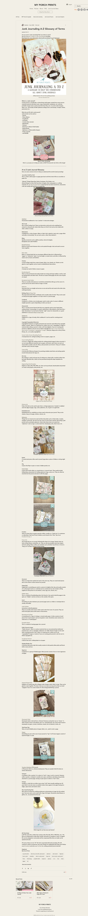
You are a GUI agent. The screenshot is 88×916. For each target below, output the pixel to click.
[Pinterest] (78, 9)
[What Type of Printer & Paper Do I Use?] (44, 886)
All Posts (17, 16)
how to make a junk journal (57, 856)
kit (27, 861)
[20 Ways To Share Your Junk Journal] (24, 886)
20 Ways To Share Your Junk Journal (24, 893)
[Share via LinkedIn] (28, 868)
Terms (24, 858)
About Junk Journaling (37, 16)
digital (24, 861)
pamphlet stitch (37, 858)
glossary (49, 858)
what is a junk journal (40, 856)
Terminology (29, 858)
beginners (44, 858)
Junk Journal (55, 853)
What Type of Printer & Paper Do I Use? (42, 893)
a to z (54, 858)
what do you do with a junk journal (38, 853)
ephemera (49, 853)
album (62, 858)
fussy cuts (48, 856)
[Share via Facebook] (22, 868)
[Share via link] (31, 868)
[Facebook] (84, 9)
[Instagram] (81, 9)
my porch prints (26, 853)
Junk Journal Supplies (60, 16)
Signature (61, 853)
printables (32, 856)
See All (70, 878)
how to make (25, 856)
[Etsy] (76, 9)
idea (58, 858)
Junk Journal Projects (49, 16)
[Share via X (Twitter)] (25, 868)
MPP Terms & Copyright (26, 16)
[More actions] (65, 25)
